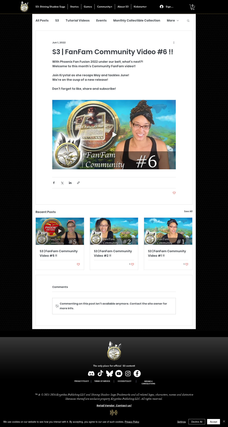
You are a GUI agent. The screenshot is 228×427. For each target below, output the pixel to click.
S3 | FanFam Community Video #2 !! (113, 253)
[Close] (224, 421)
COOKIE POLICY (124, 381)
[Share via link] (78, 182)
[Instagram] (128, 373)
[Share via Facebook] (53, 182)
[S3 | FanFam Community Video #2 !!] (114, 231)
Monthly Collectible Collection (136, 20)
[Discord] (91, 373)
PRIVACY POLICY (81, 381)
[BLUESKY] (109, 373)
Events (101, 20)
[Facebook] (137, 373)
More (171, 20)
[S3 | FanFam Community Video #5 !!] (60, 231)
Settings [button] (181, 421)
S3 (57, 20)
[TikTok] (100, 373)
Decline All (196, 421)
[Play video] (114, 134)
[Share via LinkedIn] (70, 182)
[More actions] (174, 43)
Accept (213, 421)
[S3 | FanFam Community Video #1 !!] (168, 231)
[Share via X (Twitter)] (62, 182)
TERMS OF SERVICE (102, 381)
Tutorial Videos (78, 20)
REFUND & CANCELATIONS (148, 382)
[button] (74, 6)
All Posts (42, 20)
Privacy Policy (132, 421)
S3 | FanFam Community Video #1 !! (167, 253)
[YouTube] (118, 373)
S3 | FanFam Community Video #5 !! (59, 253)
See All (188, 211)
